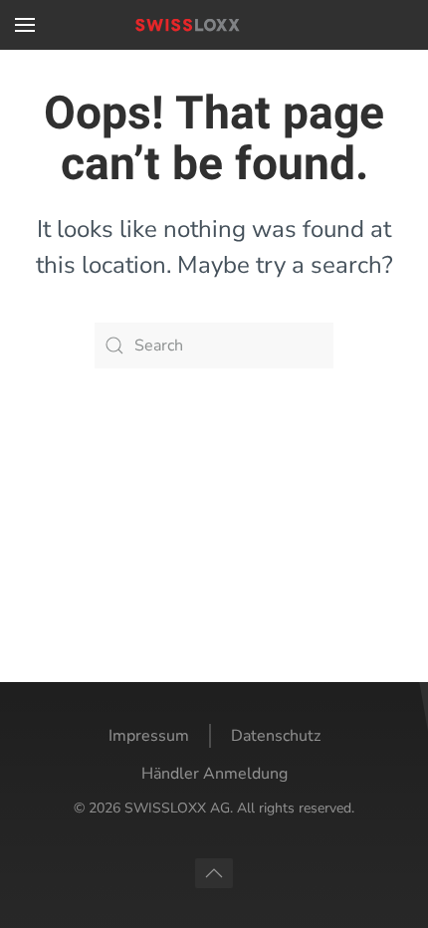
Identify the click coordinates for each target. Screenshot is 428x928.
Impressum (148, 736)
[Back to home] (214, 25)
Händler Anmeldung (214, 774)
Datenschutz (276, 736)
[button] (25, 25)
